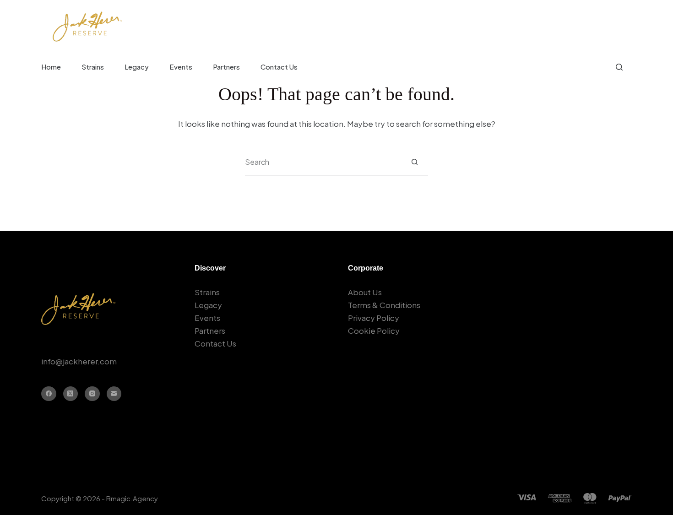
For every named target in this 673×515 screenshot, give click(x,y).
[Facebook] (48, 393)
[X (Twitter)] (70, 393)
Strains (92, 66)
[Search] (619, 67)
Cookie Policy (374, 330)
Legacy (137, 66)
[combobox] (323, 162)
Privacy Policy (373, 318)
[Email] (114, 393)
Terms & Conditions (384, 305)
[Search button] (414, 161)
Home (51, 66)
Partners (226, 66)
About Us (365, 292)
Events (180, 66)
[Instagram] (92, 393)
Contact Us (279, 66)
